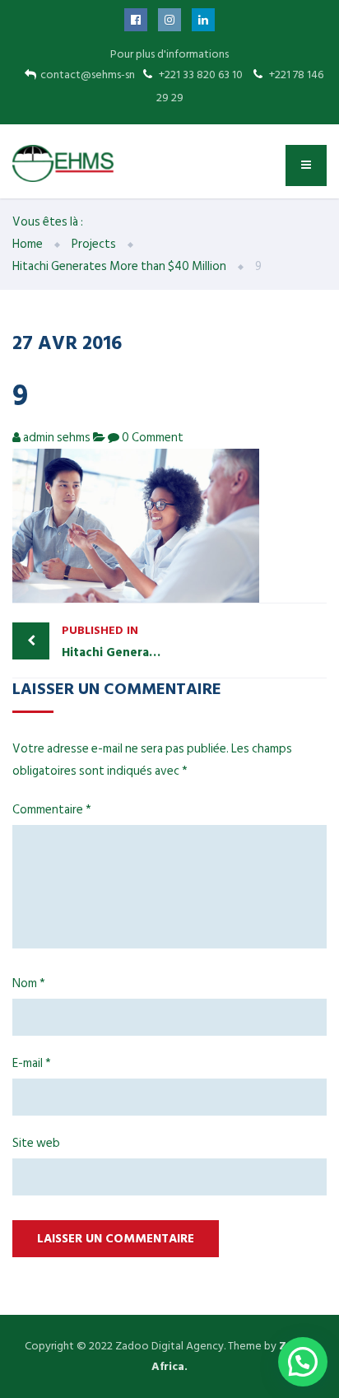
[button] (302, 1361)
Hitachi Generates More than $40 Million (116, 641)
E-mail (31, 1063)
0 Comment (152, 437)
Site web (36, 1143)
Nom (28, 983)
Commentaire (51, 809)
